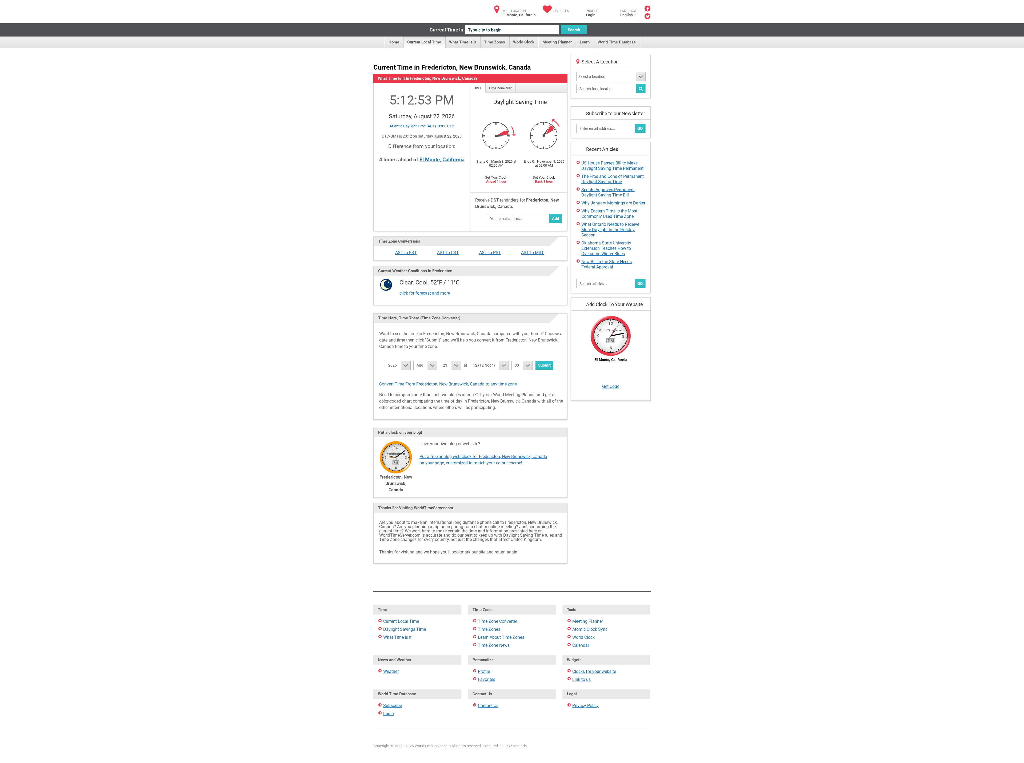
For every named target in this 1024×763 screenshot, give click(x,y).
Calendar (580, 645)
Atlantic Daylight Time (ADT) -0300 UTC (422, 126)
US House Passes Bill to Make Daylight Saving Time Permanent (612, 165)
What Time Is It (462, 42)
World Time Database (617, 42)
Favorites (561, 11)
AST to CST (448, 252)
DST (478, 88)
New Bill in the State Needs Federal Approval (606, 264)
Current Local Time (424, 42)
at (465, 365)
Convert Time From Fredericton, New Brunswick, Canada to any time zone (448, 384)
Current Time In (446, 30)
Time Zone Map (500, 88)
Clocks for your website (594, 671)
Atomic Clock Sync (589, 629)
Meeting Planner (557, 42)
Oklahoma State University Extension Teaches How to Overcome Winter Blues (606, 248)
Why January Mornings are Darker (613, 203)
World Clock (523, 42)
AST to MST (532, 252)
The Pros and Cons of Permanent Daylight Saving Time (612, 179)
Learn (585, 42)
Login (590, 15)
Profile (484, 671)
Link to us (581, 679)
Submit (544, 365)
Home (394, 42)
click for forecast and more (424, 293)
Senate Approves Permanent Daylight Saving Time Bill (608, 192)
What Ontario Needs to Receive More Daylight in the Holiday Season (610, 230)
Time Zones (494, 42)
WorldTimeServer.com (408, 10)
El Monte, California (442, 159)
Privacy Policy (585, 705)
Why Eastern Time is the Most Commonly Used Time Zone (609, 213)
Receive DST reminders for (517, 203)
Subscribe (392, 705)
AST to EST (406, 252)
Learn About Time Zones (501, 637)
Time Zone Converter (497, 621)
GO (640, 128)
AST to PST (490, 252)
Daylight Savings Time (404, 629)
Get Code (610, 386)
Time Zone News (494, 645)
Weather (391, 671)
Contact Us (488, 705)
